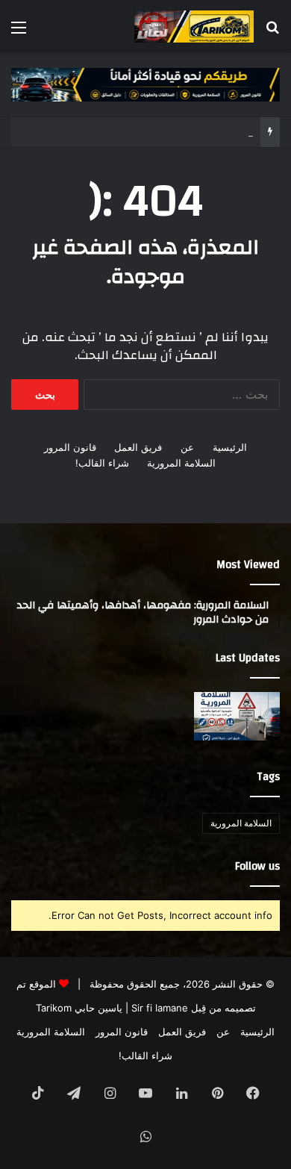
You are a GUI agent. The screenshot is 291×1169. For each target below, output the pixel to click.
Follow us (257, 866)
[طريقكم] (194, 26)
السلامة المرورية (181, 463)
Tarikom (54, 1008)
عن (187, 447)
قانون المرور (70, 447)
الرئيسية (230, 447)
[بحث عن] (272, 32)
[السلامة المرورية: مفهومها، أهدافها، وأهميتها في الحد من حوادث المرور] (237, 716)
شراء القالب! (102, 463)
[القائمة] (18, 32)
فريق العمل (138, 447)
